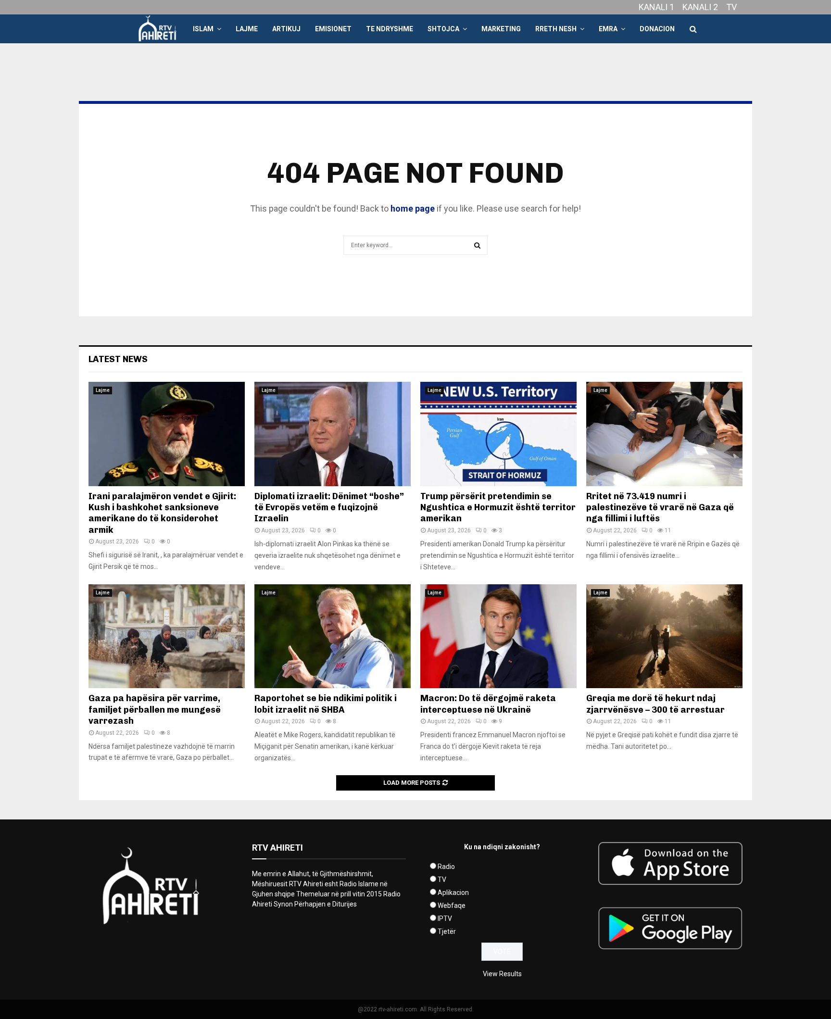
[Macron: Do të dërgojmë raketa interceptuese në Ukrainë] (498, 636)
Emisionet (333, 29)
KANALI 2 (700, 7)
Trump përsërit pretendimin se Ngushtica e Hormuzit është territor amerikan (498, 507)
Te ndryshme (389, 29)
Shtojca (443, 29)
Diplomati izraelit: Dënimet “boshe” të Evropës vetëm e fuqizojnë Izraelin (329, 507)
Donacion (657, 29)
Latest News (118, 359)
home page (412, 208)
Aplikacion (453, 892)
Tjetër (447, 931)
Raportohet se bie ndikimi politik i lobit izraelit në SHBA (325, 704)
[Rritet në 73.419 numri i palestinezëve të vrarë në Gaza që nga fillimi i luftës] (664, 434)
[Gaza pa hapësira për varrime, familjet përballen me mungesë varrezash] (166, 636)
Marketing (501, 29)
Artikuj (286, 29)
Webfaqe (452, 905)
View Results (502, 974)
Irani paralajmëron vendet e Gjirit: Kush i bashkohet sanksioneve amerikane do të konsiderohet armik (162, 513)
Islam (203, 29)
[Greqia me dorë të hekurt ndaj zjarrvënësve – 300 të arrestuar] (664, 636)
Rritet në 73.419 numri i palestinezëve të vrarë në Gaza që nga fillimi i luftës (660, 507)
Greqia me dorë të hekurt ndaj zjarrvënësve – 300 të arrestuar (655, 704)
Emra (608, 29)
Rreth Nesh (556, 29)
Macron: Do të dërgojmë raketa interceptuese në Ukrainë (488, 704)
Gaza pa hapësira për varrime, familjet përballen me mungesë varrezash (154, 709)
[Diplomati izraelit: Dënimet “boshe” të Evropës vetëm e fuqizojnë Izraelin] (332, 434)
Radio (446, 866)
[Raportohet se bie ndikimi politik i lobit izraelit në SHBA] (332, 636)
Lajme (247, 29)
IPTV (445, 918)
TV (731, 7)
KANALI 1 (656, 7)
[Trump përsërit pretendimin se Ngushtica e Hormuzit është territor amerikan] (498, 434)
